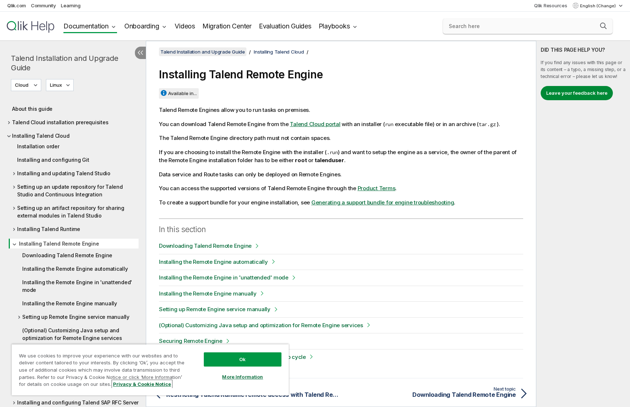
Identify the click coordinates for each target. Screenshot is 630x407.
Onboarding (141, 26)
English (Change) (598, 5)
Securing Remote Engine (190, 340)
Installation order (38, 146)
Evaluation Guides (285, 26)
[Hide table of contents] (140, 53)
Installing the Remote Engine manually (69, 303)
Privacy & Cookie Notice (142, 384)
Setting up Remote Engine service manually (75, 317)
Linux (56, 85)
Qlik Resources (550, 5)
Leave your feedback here (576, 93)
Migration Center (227, 26)
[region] (150, 369)
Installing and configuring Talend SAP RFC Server (78, 402)
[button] (603, 26)
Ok (242, 359)
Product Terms (377, 188)
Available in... (182, 93)
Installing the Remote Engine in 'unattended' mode (77, 286)
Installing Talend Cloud (40, 136)
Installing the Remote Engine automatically (75, 269)
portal (315, 124)
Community (43, 5)
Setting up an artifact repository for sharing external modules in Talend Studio (70, 212)
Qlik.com (16, 5)
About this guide (32, 109)
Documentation (86, 26)
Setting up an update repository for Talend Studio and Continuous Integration (70, 190)
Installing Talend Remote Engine (59, 243)
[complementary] (583, 224)
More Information (242, 377)
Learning (70, 5)
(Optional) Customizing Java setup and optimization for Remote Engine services (72, 334)
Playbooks (334, 26)
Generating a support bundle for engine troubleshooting (382, 202)
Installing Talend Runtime (48, 229)
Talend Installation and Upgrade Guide (64, 63)
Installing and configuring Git (53, 160)
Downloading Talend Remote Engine (67, 255)
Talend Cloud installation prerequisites (60, 122)
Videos (185, 26)
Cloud (21, 85)
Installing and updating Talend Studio (63, 173)
